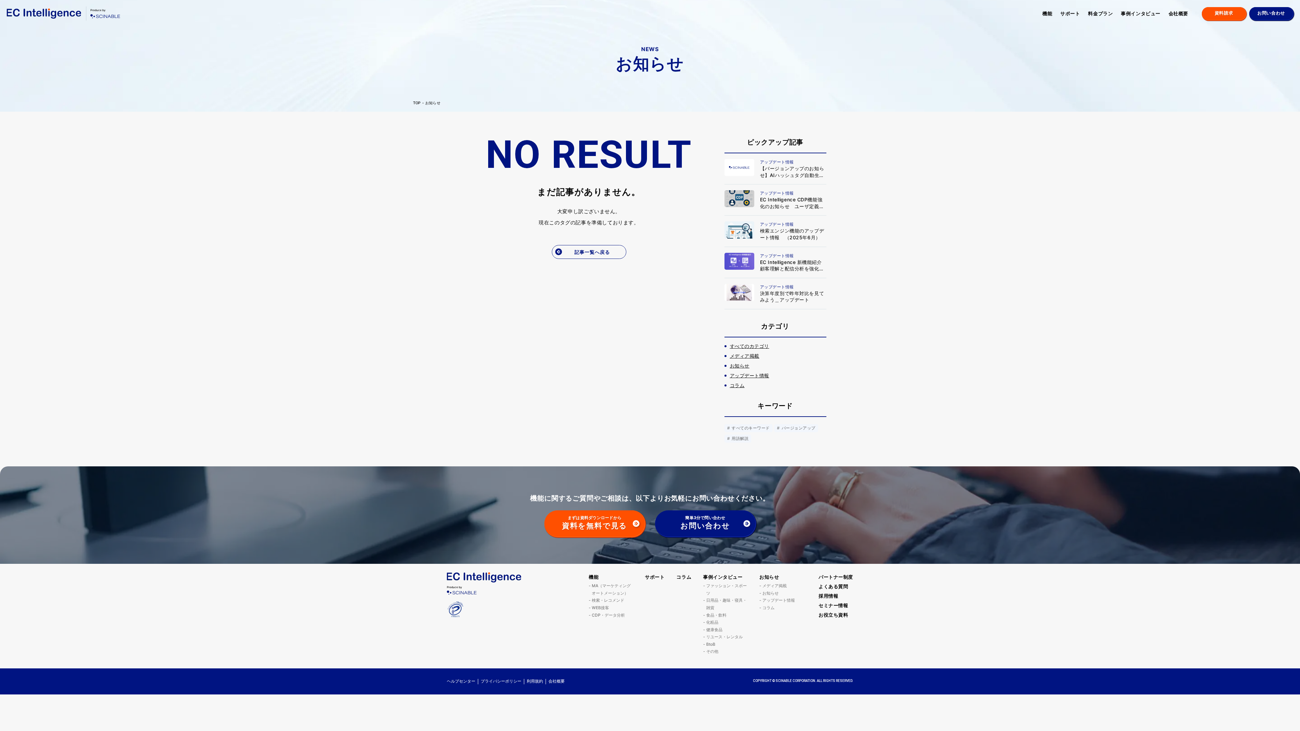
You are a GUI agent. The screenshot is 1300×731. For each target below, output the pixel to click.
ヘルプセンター (461, 681)
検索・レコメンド (608, 600)
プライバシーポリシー (501, 681)
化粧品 (712, 622)
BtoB (710, 644)
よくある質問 (833, 586)
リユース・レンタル (724, 636)
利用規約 (535, 681)
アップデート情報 (778, 600)
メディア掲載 (774, 585)
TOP (417, 103)
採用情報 (828, 596)
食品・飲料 (716, 615)
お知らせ (432, 103)
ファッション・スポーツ (726, 589)
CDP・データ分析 (608, 615)
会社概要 (1178, 13)
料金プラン (1100, 13)
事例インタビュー (1140, 13)
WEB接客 (600, 607)
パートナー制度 (836, 577)
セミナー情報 (833, 605)
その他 (712, 651)
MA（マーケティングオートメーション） (611, 589)
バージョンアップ (797, 427)
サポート (1070, 13)
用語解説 (740, 438)
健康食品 (714, 629)
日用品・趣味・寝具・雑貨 (726, 604)
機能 (1047, 13)
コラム (683, 577)
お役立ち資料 (833, 615)
